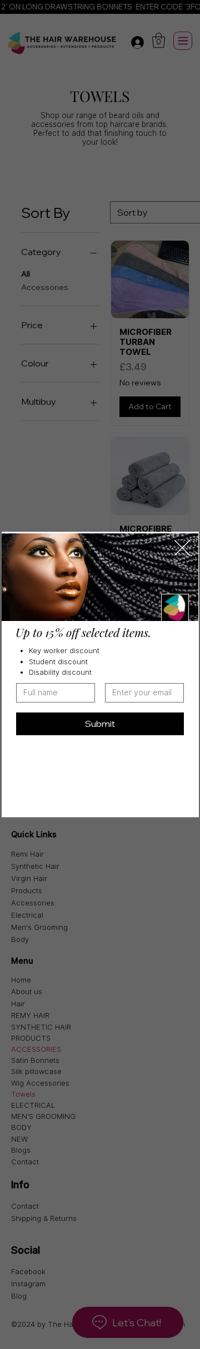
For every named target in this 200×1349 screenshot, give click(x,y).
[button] (182, 548)
